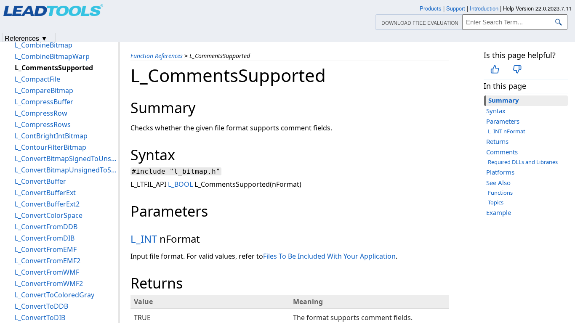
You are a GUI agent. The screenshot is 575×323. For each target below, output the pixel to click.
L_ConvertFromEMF (46, 249)
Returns (497, 141)
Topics (495, 202)
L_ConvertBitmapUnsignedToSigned (66, 170)
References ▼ (26, 37)
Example (498, 212)
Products (431, 8)
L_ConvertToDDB (41, 306)
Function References (156, 56)
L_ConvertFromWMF (47, 272)
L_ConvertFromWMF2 (49, 283)
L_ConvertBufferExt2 (47, 204)
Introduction (484, 8)
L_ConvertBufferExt (45, 192)
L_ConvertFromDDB (46, 226)
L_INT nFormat (506, 131)
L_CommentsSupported (54, 67)
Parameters (502, 121)
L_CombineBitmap (43, 45)
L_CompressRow (41, 113)
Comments (502, 152)
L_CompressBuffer (44, 101)
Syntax (496, 110)
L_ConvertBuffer (40, 181)
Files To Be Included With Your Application (329, 256)
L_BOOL (180, 184)
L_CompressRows (43, 124)
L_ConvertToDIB (40, 317)
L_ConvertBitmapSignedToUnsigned (66, 158)
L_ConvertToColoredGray (54, 294)
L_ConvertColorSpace (49, 215)
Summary (503, 100)
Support (455, 8)
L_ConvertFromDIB (45, 238)
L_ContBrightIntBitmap (51, 135)
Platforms (500, 172)
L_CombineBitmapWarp (52, 56)
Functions (500, 192)
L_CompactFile (37, 79)
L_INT (143, 239)
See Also (498, 182)
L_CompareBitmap (44, 90)
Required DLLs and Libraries (523, 162)
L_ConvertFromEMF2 (47, 260)
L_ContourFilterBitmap (50, 147)
